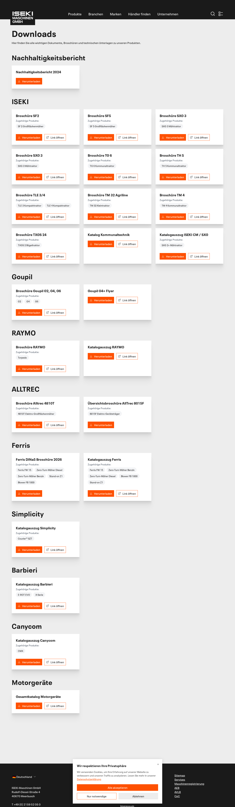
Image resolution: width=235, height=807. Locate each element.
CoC (177, 796)
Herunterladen (31, 81)
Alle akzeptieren (117, 787)
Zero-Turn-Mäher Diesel (49, 470)
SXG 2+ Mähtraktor (172, 245)
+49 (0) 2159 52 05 (26, 804)
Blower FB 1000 (26, 482)
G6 (36, 301)
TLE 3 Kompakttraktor (29, 205)
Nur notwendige (96, 796)
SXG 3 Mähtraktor (171, 126)
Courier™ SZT (25, 538)
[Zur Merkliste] (220, 13)
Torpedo (22, 357)
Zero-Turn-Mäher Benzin (31, 476)
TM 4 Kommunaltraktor (174, 205)
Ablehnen (138, 796)
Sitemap (179, 775)
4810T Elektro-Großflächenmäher (36, 413)
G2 (19, 301)
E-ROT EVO (24, 594)
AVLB (177, 792)
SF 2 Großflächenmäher (30, 126)
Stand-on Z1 (56, 476)
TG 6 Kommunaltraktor (102, 166)
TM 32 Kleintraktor (100, 205)
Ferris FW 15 (24, 470)
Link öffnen (57, 137)
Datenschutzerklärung (89, 779)
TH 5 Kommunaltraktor (174, 166)
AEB (176, 788)
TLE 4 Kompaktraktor (58, 205)
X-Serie (39, 594)
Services (179, 779)
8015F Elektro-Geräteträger (105, 413)
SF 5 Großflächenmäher (102, 126)
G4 (28, 301)
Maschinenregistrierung (189, 783)
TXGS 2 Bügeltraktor (29, 245)
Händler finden (139, 13)
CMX (20, 651)
